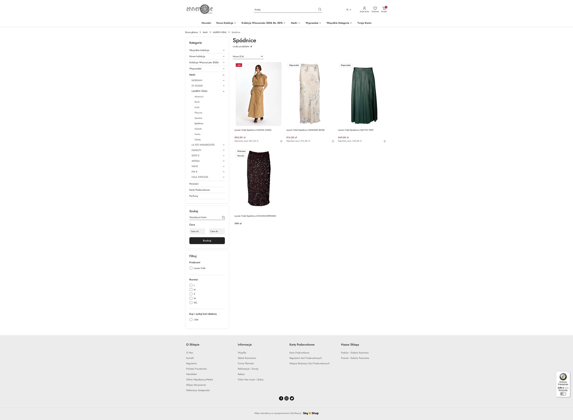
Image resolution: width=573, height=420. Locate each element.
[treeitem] (207, 50)
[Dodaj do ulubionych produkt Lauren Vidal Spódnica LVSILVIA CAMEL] (279, 65)
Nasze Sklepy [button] (350, 344)
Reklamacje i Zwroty (248, 368)
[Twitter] (292, 398)
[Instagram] (286, 398)
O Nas (189, 352)
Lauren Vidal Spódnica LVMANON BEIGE (305, 129)
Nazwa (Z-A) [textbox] (238, 56)
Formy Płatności (246, 363)
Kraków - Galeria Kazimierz (355, 352)
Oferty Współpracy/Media (199, 379)
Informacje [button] (245, 344)
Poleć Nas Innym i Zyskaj (250, 379)
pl (347, 9)
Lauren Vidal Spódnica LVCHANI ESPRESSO (255, 215)
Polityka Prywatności (196, 368)
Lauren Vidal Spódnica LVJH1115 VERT (355, 129)
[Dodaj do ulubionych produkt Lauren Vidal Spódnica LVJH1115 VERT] (383, 65)
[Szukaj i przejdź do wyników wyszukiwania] (320, 9)
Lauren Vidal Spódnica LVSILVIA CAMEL (253, 129)
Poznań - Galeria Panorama (355, 358)
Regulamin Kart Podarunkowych (305, 358)
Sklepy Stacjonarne (196, 385)
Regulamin (191, 363)
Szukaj (207, 240)
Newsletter (191, 374)
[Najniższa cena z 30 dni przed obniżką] (281, 141)
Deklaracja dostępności (198, 390)
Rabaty (241, 374)
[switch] (563, 394)
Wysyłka (242, 352)
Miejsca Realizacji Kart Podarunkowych (309, 363)
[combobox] (248, 56)
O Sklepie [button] (192, 344)
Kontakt (190, 358)
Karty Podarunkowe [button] (302, 344)
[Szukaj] (223, 218)
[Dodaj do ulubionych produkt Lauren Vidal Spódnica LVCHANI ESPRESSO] (279, 151)
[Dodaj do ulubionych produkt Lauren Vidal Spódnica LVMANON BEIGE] (331, 65)
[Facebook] (281, 398)
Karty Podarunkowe (299, 352)
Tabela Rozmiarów (247, 358)
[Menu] (568, 373)
